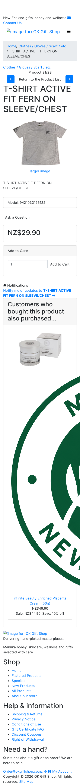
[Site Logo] (33, 31)
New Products (23, 686)
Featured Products (26, 675)
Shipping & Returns (27, 714)
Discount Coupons (27, 734)
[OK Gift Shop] (25, 633)
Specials (18, 681)
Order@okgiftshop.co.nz (23, 771)
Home (11, 46)
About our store (24, 696)
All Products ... (23, 691)
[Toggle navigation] (68, 31)
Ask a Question (17, 217)
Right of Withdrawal (28, 739)
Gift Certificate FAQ (28, 729)
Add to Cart (60, 264)
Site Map (26, 781)
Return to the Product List (40, 79)
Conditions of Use (26, 724)
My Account (61, 771)
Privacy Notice (23, 719)
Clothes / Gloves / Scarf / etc (42, 46)
